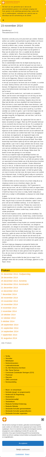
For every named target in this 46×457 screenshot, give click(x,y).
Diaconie (9, 377)
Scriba (8, 356)
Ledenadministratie (12, 365)
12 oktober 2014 (8, 318)
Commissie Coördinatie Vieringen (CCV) (20, 372)
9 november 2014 (9, 308)
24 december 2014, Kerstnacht (14, 284)
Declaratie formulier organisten (16, 413)
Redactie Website (12, 406)
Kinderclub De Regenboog (15, 394)
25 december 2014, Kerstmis (14, 281)
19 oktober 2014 (8, 314)
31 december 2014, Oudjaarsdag (15, 274)
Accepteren (23, 443)
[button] (43, 419)
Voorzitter (9, 358)
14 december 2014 (9, 291)
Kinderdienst (10, 397)
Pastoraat (9, 375)
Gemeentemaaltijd (12, 399)
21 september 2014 (9, 328)
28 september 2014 (9, 324)
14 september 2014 (9, 331)
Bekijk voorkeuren (23, 449)
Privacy (27, 454)
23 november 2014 (9, 301)
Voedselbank (10, 401)
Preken (5, 270)
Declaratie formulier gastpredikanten (18, 411)
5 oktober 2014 (7, 321)
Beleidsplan (10, 361)
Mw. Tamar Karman (12, 370)
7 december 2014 (9, 294)
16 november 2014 (9, 304)
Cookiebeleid (20, 454)
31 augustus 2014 (9, 338)
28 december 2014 (9, 277)
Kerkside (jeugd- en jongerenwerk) (18, 392)
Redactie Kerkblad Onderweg (16, 404)
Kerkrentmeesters (12, 363)
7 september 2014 (9, 335)
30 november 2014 (9, 297)
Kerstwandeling (11, 382)
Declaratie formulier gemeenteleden (18, 408)
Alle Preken (6, 343)
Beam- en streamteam (13, 390)
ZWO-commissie (11, 379)
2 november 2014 (9, 311)
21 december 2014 (9, 287)
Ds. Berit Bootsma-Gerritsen (15, 368)
